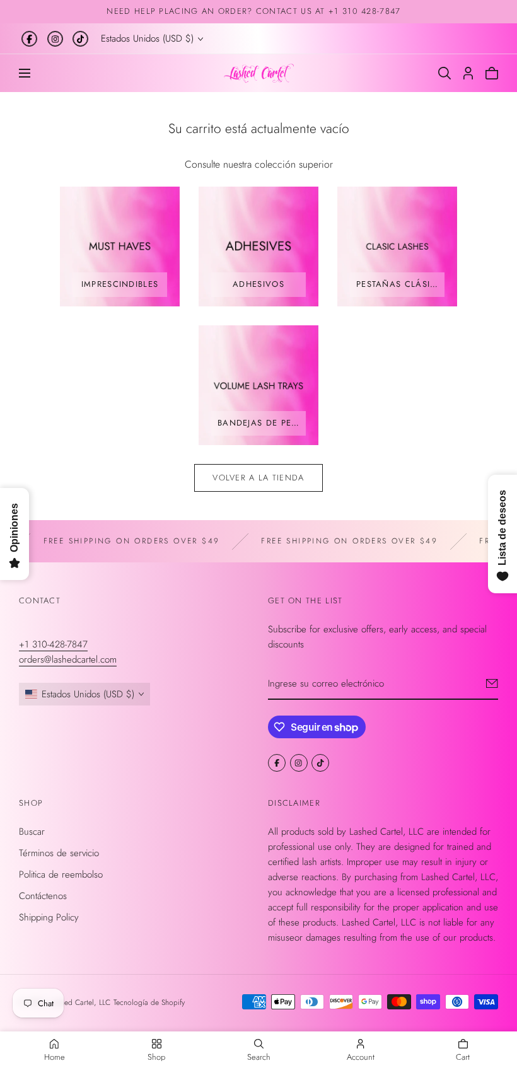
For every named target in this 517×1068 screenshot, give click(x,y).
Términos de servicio (59, 853)
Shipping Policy (49, 917)
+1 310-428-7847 (53, 644)
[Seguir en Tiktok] (80, 39)
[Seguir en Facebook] (29, 39)
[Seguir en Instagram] (55, 39)
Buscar (32, 832)
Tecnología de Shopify (149, 1002)
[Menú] (24, 73)
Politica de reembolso (61, 874)
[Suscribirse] (492, 683)
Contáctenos (43, 896)
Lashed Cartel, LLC (80, 1002)
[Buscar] (444, 73)
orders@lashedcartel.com (68, 659)
